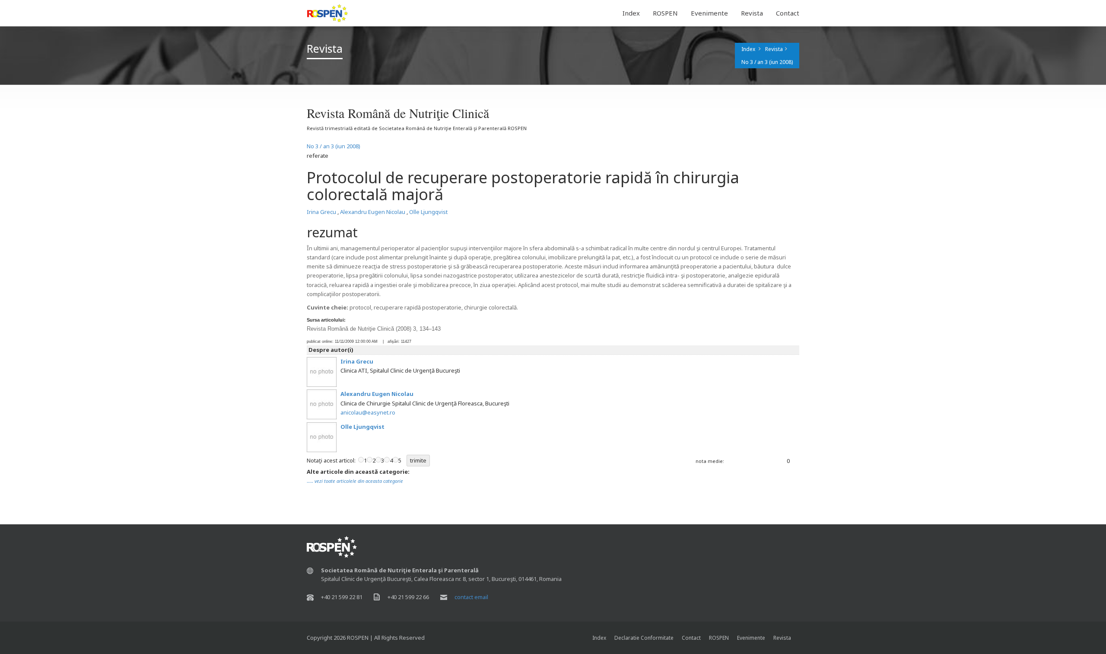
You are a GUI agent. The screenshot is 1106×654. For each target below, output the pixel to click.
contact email (471, 597)
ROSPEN (665, 13)
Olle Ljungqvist (428, 212)
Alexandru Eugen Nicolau (372, 212)
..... (355, 481)
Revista (752, 13)
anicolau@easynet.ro (367, 412)
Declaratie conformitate (644, 637)
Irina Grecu (321, 212)
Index (631, 13)
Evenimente (709, 13)
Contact (787, 13)
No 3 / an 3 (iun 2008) (767, 62)
